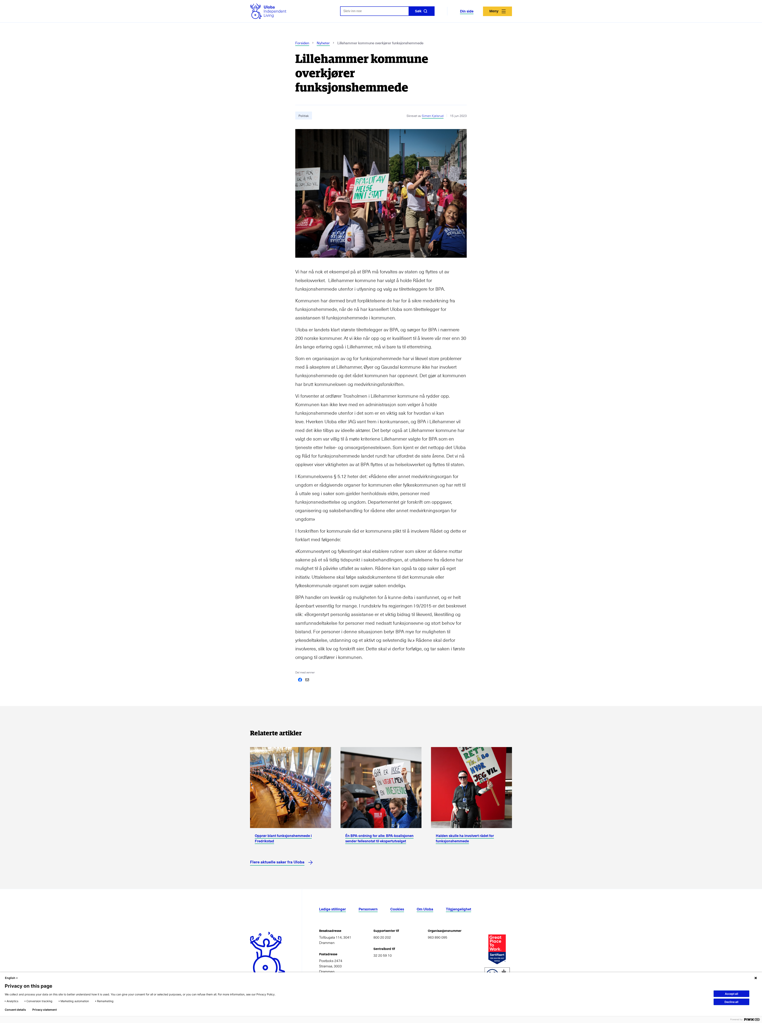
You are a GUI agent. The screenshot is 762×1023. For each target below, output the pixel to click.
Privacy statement (44, 1009)
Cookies (397, 909)
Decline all (731, 1002)
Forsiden (302, 42)
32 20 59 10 (382, 955)
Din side (466, 11)
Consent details (15, 1009)
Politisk (303, 115)
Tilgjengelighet (458, 909)
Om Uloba (425, 909)
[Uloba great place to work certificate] (497, 949)
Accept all (731, 993)
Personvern (368, 909)
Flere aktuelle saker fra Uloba (277, 862)
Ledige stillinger (332, 909)
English (10, 978)
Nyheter (323, 42)
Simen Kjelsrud (433, 115)
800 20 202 (382, 937)
